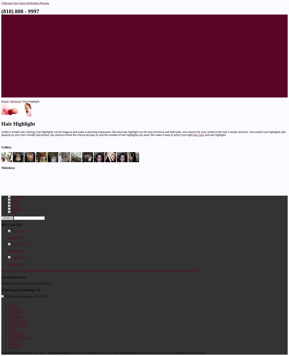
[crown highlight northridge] (18, 161)
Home (5, 101)
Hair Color (21, 46)
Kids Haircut (22, 53)
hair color (198, 135)
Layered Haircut (24, 57)
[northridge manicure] (110, 161)
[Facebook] (15, 197)
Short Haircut (23, 64)
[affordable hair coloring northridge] (41, 161)
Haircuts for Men (25, 60)
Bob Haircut (22, 43)
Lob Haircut (22, 81)
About (12, 22)
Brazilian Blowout (26, 85)
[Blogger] (14, 200)
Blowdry (20, 36)
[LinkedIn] (14, 206)
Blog (11, 88)
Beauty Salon (15, 237)
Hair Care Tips (16, 250)
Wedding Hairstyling (27, 71)
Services (13, 32)
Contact (12, 95)
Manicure (20, 78)
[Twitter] (13, 212)
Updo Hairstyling (25, 67)
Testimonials (15, 92)
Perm (18, 74)
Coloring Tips (16, 264)
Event (11, 29)
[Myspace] (14, 209)
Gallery (12, 25)
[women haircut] (29, 161)
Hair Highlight (23, 50)
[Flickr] (12, 203)
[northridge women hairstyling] (133, 161)
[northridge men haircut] (99, 161)
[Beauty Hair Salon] (25, 3)
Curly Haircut (23, 39)
